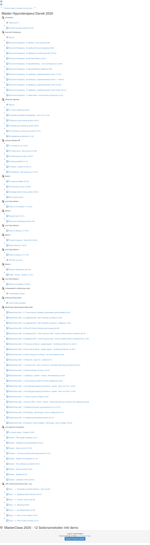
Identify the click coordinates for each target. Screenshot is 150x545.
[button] (1, 2)
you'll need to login (83, 536)
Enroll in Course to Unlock (75, 539)
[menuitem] (1, 5)
